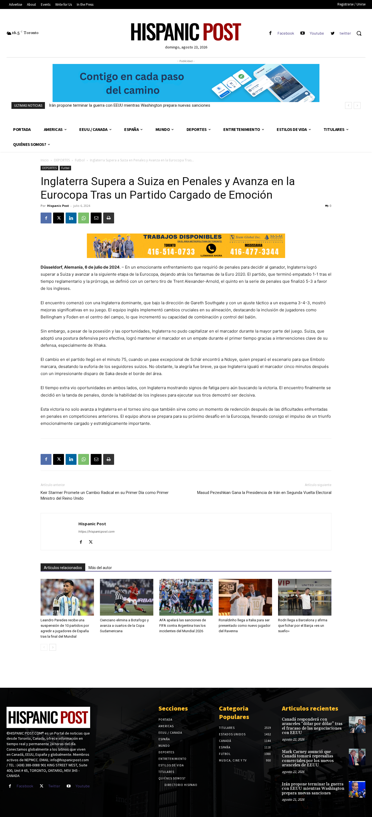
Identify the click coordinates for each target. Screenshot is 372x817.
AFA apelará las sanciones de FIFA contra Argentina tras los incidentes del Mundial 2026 (182, 625)
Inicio (45, 160)
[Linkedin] (71, 218)
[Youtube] (302, 33)
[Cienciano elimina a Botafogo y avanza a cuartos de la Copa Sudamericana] (126, 597)
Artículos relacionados (63, 568)
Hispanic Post (58, 206)
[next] (357, 105)
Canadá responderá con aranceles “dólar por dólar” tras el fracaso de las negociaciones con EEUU (312, 726)
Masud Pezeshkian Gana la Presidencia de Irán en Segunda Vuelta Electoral (264, 492)
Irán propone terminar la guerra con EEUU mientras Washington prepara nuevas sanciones (129, 105)
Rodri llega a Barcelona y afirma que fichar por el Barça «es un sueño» (302, 625)
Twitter (54, 786)
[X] (58, 218)
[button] (358, 33)
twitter (345, 33)
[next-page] (52, 647)
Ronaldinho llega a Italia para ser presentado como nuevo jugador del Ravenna (244, 625)
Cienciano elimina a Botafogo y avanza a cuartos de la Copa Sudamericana (124, 625)
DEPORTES (62, 160)
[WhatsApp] (83, 218)
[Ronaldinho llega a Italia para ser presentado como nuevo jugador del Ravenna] (245, 597)
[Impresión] (108, 218)
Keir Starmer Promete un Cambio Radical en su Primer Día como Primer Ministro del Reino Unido (105, 495)
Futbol (80, 160)
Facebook (286, 33)
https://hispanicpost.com (96, 531)
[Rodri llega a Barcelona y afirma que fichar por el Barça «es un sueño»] (304, 597)
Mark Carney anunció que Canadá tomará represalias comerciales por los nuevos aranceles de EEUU (308, 758)
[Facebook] (270, 33)
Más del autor (100, 568)
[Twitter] (41, 786)
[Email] (96, 218)
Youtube (317, 33)
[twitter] (332, 33)
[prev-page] (44, 647)
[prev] (348, 105)
